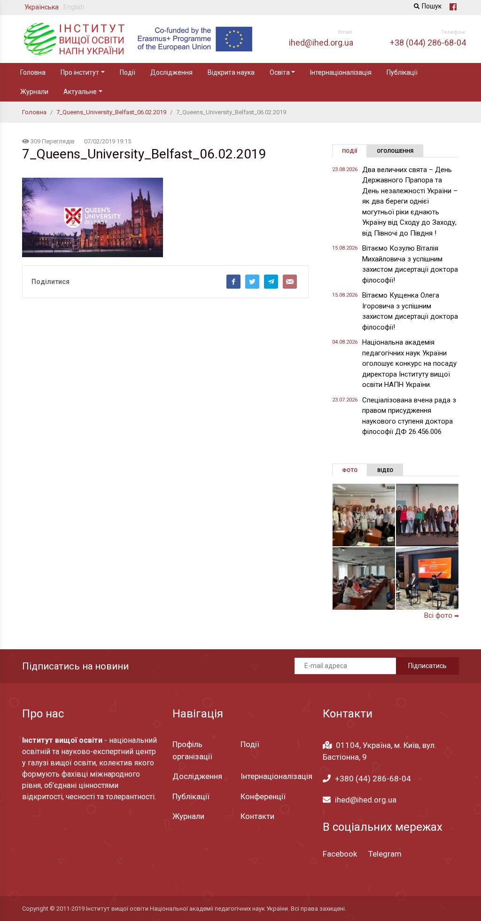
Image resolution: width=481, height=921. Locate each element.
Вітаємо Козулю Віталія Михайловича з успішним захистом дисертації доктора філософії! (410, 264)
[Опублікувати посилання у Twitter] (252, 282)
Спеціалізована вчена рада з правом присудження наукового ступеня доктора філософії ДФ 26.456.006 (409, 416)
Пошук (432, 6)
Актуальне (80, 91)
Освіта (280, 72)
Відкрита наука (231, 72)
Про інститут (80, 72)
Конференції (263, 796)
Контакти (257, 816)
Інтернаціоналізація (341, 72)
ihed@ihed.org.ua (365, 799)
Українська (41, 7)
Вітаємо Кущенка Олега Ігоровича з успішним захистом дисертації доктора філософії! (410, 311)
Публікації (402, 72)
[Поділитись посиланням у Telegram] (271, 282)
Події (127, 72)
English (74, 7)
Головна (33, 72)
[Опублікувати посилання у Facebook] (233, 282)
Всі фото (441, 615)
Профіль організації (192, 750)
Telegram (385, 853)
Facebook (340, 853)
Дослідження (171, 72)
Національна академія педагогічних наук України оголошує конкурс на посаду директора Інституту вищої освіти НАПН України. (409, 363)
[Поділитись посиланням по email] (290, 282)
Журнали (34, 91)
